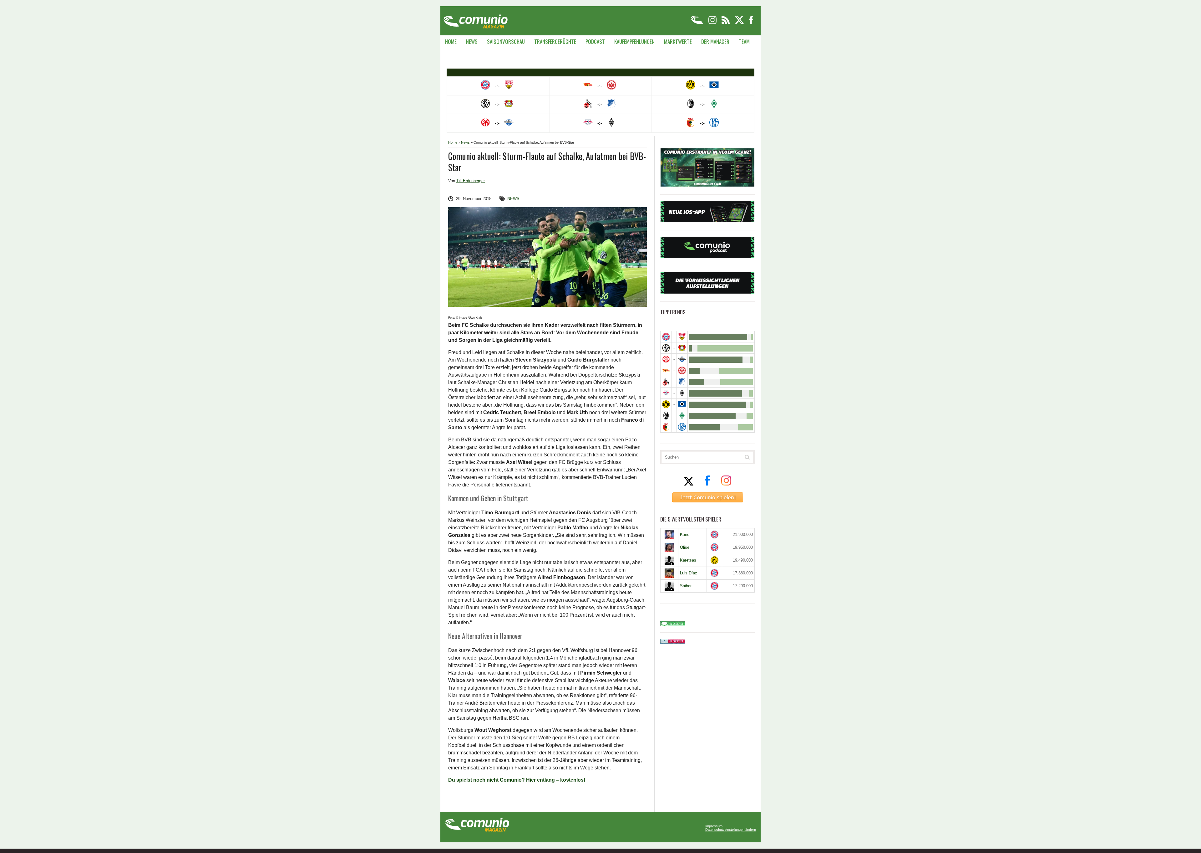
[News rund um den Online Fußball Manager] (475, 19)
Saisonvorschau (506, 41)
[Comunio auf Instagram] (712, 23)
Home (451, 41)
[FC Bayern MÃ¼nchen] (666, 337)
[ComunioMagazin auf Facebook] (751, 23)
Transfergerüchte (555, 41)
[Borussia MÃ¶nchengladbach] (682, 393)
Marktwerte (678, 41)
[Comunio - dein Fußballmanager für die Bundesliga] (697, 23)
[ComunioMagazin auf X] (740, 23)
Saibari (686, 585)
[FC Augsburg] (666, 427)
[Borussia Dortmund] (666, 404)
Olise (684, 547)
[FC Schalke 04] (682, 427)
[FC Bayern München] (714, 534)
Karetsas (688, 560)
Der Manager (715, 41)
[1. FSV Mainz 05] (666, 359)
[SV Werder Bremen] (682, 415)
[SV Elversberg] (666, 348)
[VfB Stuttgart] (682, 337)
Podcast (595, 41)
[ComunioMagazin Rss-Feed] (726, 23)
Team (744, 41)
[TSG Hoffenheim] (682, 382)
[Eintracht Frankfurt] (682, 370)
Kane (684, 534)
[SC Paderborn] (682, 359)
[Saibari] (669, 586)
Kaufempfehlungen (634, 41)
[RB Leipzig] (666, 393)
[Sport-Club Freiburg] (666, 415)
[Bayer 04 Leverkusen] (682, 348)
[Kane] (669, 534)
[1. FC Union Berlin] (666, 370)
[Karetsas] (669, 560)
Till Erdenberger (470, 180)
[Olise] (669, 547)
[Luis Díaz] (669, 573)
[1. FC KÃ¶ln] (666, 382)
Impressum (713, 826)
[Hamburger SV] (682, 404)
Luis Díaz (688, 573)
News (472, 41)
